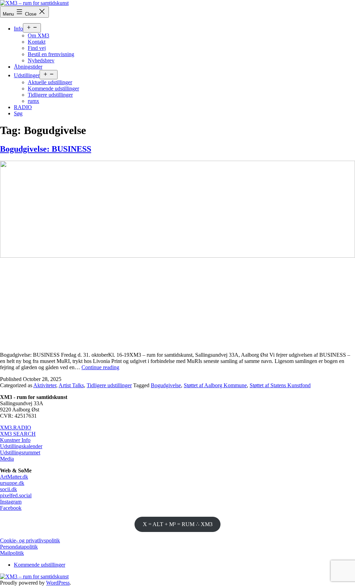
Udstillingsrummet (20, 452)
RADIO (23, 107)
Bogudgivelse (166, 385)
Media (7, 459)
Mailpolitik (12, 553)
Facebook (10, 508)
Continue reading (100, 367)
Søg (18, 113)
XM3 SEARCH (18, 434)
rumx (33, 101)
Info (18, 29)
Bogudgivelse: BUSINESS (45, 148)
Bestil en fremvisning (51, 54)
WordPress (58, 583)
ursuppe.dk (12, 483)
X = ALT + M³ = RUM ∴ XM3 (178, 524)
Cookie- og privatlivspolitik (30, 540)
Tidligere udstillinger (50, 95)
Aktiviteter (44, 385)
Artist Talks (71, 385)
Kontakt (36, 42)
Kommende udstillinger (53, 88)
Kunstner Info (15, 440)
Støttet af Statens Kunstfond (280, 385)
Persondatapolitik (19, 547)
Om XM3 (38, 35)
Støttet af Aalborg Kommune (215, 385)
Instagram (10, 502)
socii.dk (8, 489)
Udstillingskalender (21, 446)
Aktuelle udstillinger (50, 82)
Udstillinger (27, 75)
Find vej (37, 48)
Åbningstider (28, 67)
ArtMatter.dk (14, 477)
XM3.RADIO (15, 427)
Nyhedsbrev (41, 60)
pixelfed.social (16, 495)
